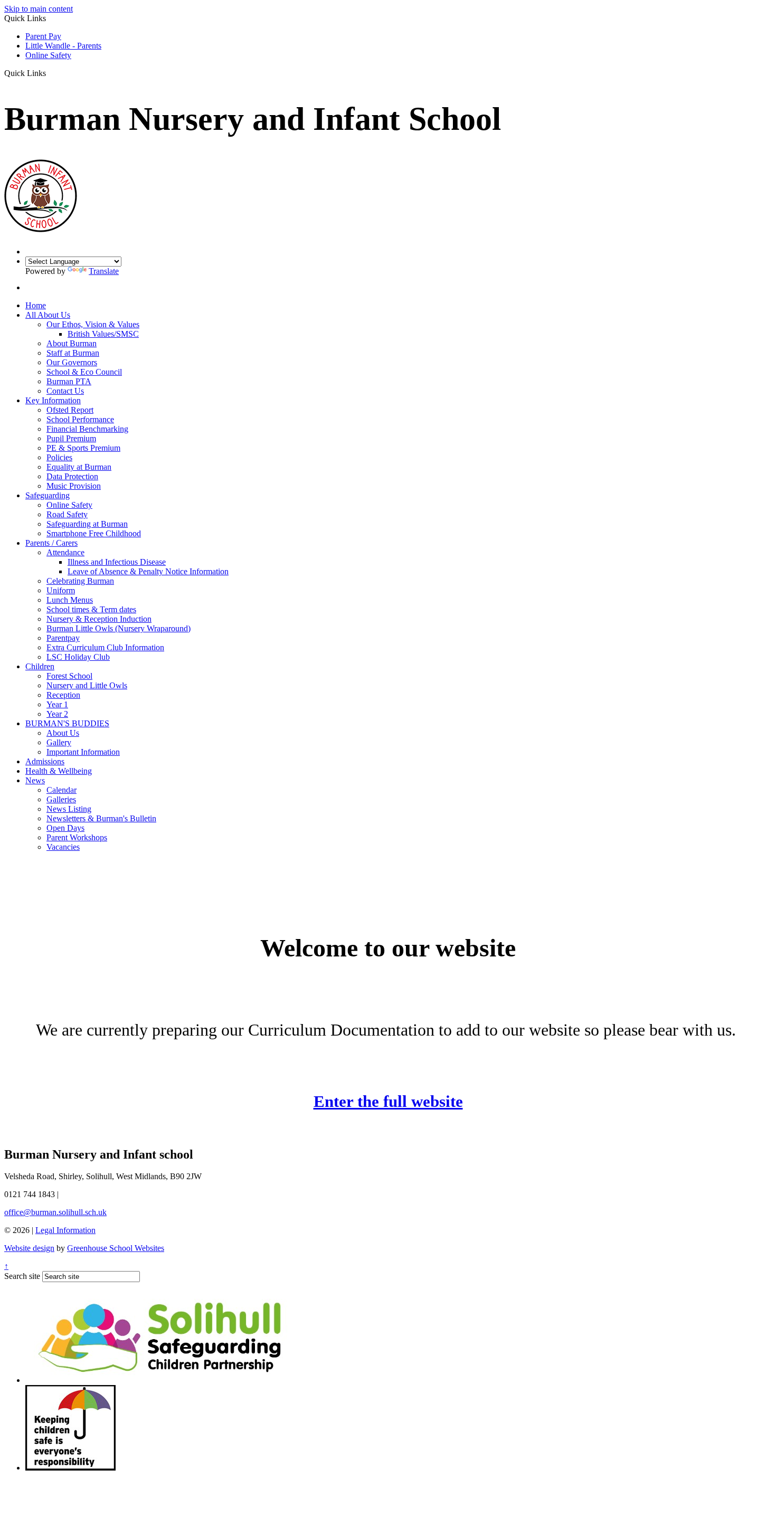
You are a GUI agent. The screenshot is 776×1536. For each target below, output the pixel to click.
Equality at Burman (78, 466)
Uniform (60, 590)
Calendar (61, 789)
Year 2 (57, 713)
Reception (63, 694)
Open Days (65, 827)
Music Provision (73, 485)
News (35, 780)
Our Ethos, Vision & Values (92, 324)
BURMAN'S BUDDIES (67, 723)
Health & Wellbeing (58, 770)
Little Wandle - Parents (63, 45)
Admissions (44, 761)
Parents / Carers (51, 542)
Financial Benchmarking (87, 428)
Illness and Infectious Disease (117, 561)
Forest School (69, 675)
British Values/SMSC (103, 333)
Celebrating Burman (80, 580)
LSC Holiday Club (78, 656)
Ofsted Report (69, 409)
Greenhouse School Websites (115, 1248)
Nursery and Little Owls (86, 685)
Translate (104, 271)
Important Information (83, 751)
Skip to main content (38, 8)
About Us (62, 732)
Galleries (61, 799)
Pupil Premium (71, 438)
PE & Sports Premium (83, 447)
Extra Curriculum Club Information (105, 647)
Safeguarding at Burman (87, 523)
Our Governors (71, 362)
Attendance (65, 552)
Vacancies (63, 846)
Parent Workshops (76, 837)
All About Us (47, 314)
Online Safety (48, 55)
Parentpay (63, 637)
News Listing (68, 808)
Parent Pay (43, 36)
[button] (50, 73)
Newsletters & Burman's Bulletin (101, 818)
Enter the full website (388, 1101)
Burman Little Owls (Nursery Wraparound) (118, 628)
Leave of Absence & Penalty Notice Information (148, 571)
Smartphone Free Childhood (93, 533)
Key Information (53, 400)
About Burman (71, 343)
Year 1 (57, 704)
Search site (22, 1276)
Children (39, 666)
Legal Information (65, 1230)
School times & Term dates (91, 609)
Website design (29, 1248)
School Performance (80, 419)
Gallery (58, 742)
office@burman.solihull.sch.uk (55, 1212)
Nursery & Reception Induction (99, 618)
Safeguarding (47, 495)
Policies (59, 457)
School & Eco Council (84, 371)
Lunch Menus (69, 599)
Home (35, 305)
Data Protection (72, 476)
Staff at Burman (72, 352)
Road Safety (67, 514)
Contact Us (65, 390)
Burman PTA (68, 381)
